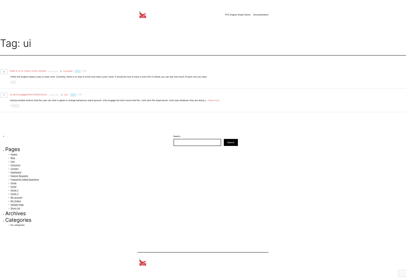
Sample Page (17, 204)
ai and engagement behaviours (28, 94)
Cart (13, 161)
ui (14, 82)
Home (13, 183)
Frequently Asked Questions (25, 179)
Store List (15, 208)
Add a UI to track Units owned (28, 70)
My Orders (16, 201)
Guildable (68, 71)
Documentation (261, 14)
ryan (66, 94)
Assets (14, 154)
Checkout (15, 165)
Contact (15, 168)
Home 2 (14, 190)
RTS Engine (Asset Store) (238, 14)
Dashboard (16, 172)
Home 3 (15, 194)
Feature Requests (19, 176)
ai (14, 106)
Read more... (214, 100)
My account (16, 197)
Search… (177, 136)
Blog (13, 158)
